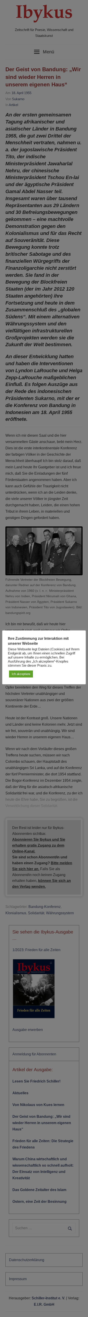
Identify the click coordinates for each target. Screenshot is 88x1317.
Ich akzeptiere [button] (21, 674)
